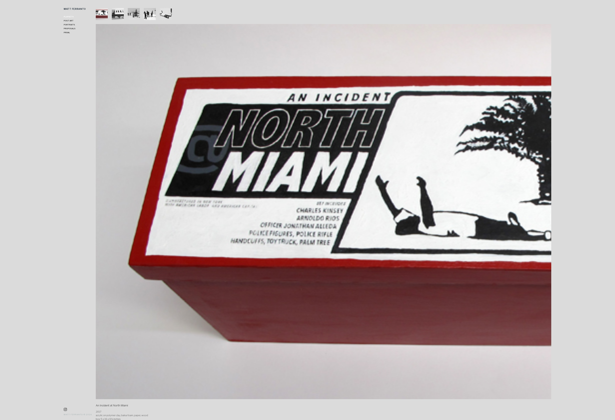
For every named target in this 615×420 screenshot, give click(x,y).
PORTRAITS (69, 25)
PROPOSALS (69, 28)
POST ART (69, 21)
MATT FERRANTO (75, 9)
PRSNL (67, 32)
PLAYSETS (69, 17)
